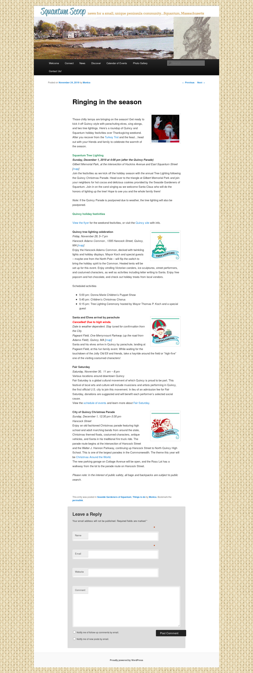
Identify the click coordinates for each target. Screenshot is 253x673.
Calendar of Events (116, 63)
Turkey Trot (112, 137)
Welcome (54, 63)
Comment (80, 590)
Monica (86, 82)
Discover (96, 63)
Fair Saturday (141, 403)
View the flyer (80, 223)
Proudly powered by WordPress (126, 660)
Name (78, 535)
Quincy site (142, 223)
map (76, 169)
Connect (69, 63)
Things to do (139, 497)
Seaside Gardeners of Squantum (114, 497)
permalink (77, 500)
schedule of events (95, 403)
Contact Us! (55, 71)
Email (78, 553)
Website (79, 571)
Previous (188, 82)
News (82, 63)
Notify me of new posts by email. (93, 638)
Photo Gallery (140, 63)
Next (201, 82)
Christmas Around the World (93, 457)
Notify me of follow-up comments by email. (98, 632)
